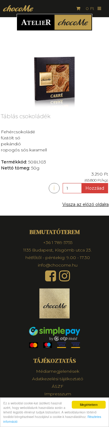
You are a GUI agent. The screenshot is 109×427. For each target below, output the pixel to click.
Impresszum (57, 394)
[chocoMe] (16, 8)
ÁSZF (57, 386)
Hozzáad (94, 188)
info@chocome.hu (58, 265)
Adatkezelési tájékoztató (57, 378)
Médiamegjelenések (57, 371)
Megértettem (88, 404)
